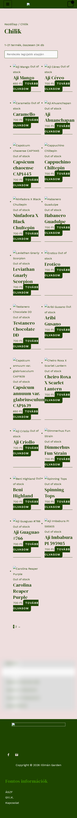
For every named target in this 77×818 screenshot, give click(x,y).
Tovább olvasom (25, 86)
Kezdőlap (10, 24)
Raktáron (12, 663)
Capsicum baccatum (22, 682)
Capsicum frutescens (23, 697)
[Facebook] (8, 755)
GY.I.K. (9, 797)
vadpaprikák (16, 705)
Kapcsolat (12, 803)
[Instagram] (17, 755)
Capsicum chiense (21, 690)
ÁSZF (9, 792)
